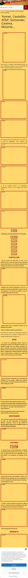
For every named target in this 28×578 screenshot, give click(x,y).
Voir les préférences (14, 573)
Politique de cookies (13, 576)
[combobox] (11, 7)
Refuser (14, 569)
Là (18, 336)
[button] (26, 549)
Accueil (3, 11)
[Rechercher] (25, 7)
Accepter (14, 565)
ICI (23, 334)
